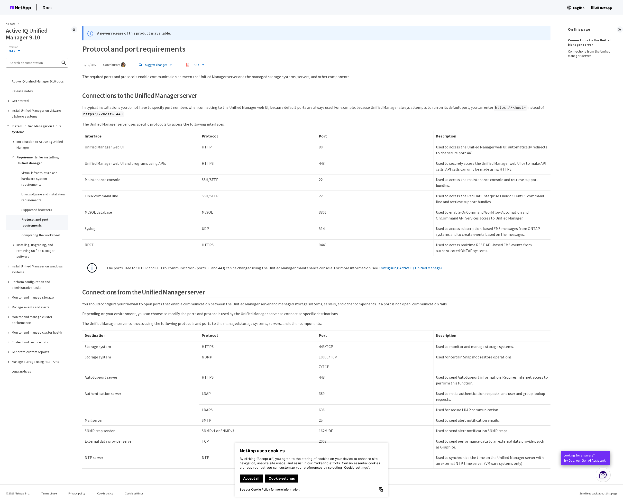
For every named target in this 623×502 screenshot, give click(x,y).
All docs (10, 24)
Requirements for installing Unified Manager (38, 160)
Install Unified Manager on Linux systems (36, 129)
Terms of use (49, 493)
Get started (20, 101)
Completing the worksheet (40, 235)
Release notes (22, 91)
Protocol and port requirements (34, 222)
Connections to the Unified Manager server (590, 42)
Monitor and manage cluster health (37, 332)
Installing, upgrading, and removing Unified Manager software (36, 251)
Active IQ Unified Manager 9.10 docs (38, 81)
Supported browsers (36, 210)
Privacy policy (76, 493)
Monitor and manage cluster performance (32, 320)
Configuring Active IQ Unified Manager (410, 267)
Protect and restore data (30, 342)
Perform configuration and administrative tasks (31, 285)
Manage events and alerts (30, 307)
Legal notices (21, 371)
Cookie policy (105, 493)
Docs (47, 7)
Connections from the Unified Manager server (589, 53)
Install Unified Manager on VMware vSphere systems (36, 113)
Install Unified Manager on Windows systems (37, 269)
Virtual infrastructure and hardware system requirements (39, 179)
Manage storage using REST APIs (35, 361)
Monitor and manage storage (33, 297)
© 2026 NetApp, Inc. (18, 493)
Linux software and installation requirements (43, 197)
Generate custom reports (30, 352)
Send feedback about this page (598, 493)
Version (13, 47)
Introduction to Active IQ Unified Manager (40, 144)
